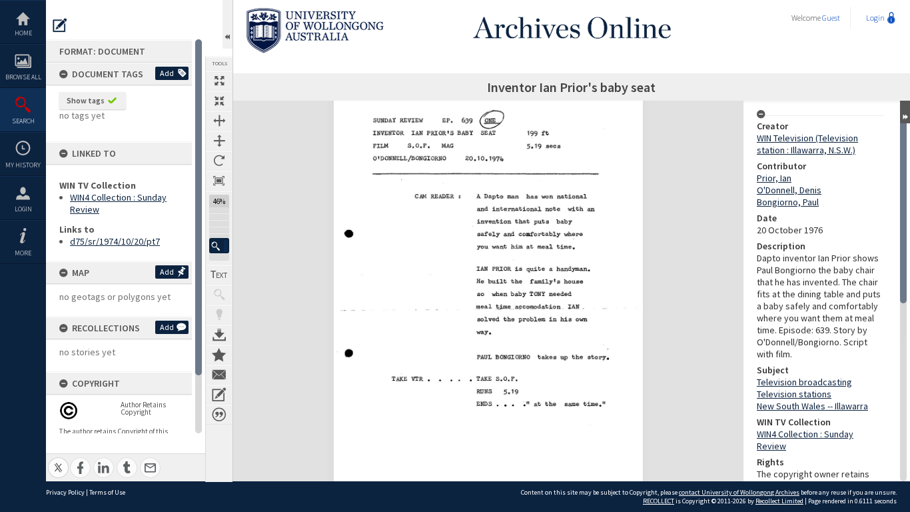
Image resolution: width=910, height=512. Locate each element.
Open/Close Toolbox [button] (227, 24)
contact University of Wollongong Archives (739, 492)
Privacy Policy (65, 492)
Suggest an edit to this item (60, 25)
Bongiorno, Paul (788, 202)
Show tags (86, 100)
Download (219, 335)
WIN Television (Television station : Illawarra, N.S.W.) (807, 144)
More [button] (23, 253)
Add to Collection (219, 355)
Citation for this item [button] (219, 415)
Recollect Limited (779, 501)
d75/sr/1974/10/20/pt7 (115, 241)
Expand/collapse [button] (905, 112)
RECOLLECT (658, 501)
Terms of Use (107, 492)
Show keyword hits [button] (219, 295)
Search (23, 121)
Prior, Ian (774, 178)
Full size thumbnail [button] (219, 81)
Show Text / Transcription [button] (219, 275)
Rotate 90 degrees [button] (219, 161)
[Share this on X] (58, 460)
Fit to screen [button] (219, 101)
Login (23, 209)
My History (23, 165)
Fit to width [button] (219, 121)
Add (167, 73)
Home (23, 33)
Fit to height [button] (219, 141)
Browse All (23, 77)
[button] (219, 245)
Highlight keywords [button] (219, 315)
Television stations (794, 394)
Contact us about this (219, 375)
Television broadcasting (804, 382)
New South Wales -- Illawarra (812, 406)
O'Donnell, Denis (789, 190)
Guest (831, 18)
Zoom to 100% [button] (219, 181)
